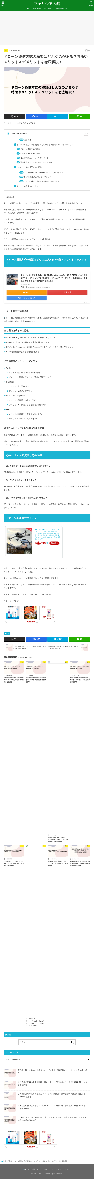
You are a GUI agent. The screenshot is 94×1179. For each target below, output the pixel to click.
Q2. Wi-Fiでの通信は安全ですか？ (37, 177)
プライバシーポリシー (60, 8)
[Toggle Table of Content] (84, 134)
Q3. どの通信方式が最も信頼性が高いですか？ (42, 181)
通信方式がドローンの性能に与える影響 (36, 162)
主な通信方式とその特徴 (30, 153)
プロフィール (47, 8)
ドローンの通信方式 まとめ (28, 186)
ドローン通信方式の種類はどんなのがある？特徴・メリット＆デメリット (46, 145)
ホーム (29, 8)
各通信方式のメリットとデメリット (34, 158)
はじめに (27, 140)
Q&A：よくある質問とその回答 (29, 167)
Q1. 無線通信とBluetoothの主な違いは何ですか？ (43, 172)
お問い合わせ (37, 8)
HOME (5, 1161)
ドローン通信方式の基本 (30, 149)
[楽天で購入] (47, 543)
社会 (5, 50)
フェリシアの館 (47, 4)
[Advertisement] (47, 28)
